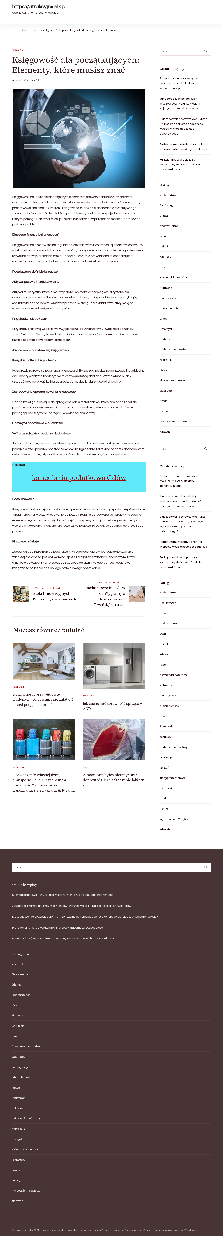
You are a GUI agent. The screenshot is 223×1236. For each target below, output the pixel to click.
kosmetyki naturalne (174, 277)
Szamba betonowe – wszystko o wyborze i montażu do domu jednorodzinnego (180, 83)
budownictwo (169, 226)
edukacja (166, 257)
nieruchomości (170, 308)
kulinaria (166, 287)
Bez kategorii (169, 205)
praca (163, 318)
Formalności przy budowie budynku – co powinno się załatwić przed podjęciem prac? (43, 699)
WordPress (190, 1230)
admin (16, 80)
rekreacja (166, 360)
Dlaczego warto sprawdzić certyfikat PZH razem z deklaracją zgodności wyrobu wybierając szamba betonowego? (183, 126)
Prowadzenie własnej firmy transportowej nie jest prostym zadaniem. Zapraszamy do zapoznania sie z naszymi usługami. (44, 782)
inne (163, 267)
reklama (165, 339)
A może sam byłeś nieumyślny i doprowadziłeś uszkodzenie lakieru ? (113, 780)
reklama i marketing (173, 349)
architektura (168, 195)
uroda (163, 401)
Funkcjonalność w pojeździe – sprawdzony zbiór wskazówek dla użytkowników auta (181, 164)
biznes (164, 215)
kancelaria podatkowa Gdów (79, 477)
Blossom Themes (153, 1230)
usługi (17, 49)
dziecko (165, 246)
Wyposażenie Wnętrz (174, 421)
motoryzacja (168, 298)
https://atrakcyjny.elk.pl (39, 6)
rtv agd (164, 370)
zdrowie (165, 432)
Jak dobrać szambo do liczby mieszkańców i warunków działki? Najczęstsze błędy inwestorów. (181, 103)
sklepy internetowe (173, 380)
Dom (163, 236)
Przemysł (166, 329)
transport (166, 390)
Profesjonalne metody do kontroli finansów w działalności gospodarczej (184, 147)
